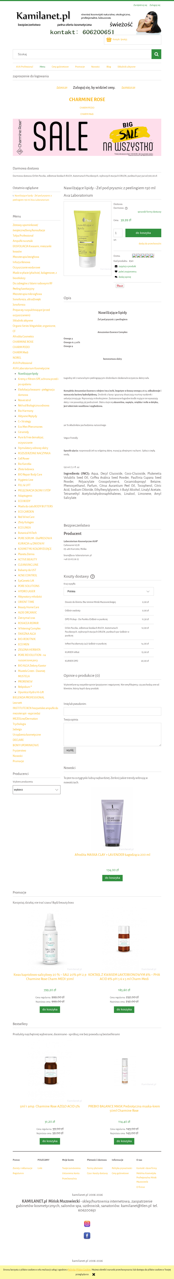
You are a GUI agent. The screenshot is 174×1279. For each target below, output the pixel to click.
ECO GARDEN (26, 511)
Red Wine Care (26, 517)
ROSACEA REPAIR (28, 623)
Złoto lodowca (26, 469)
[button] (125, 266)
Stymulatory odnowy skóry (33, 448)
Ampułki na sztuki (23, 241)
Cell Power (23, 458)
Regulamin (18, 1173)
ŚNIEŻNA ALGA (27, 634)
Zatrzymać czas (26, 618)
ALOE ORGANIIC (27, 612)
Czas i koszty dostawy (97, 1173)
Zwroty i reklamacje (22, 1168)
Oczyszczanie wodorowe (26, 267)
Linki (40, 1168)
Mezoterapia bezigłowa (26, 257)
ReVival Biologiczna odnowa (33, 405)
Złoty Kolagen (26, 522)
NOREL (17, 358)
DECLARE (18, 740)
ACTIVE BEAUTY (27, 559)
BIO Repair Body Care (30, 474)
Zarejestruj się (128, 87)
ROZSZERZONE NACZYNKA (34, 453)
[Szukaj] (156, 54)
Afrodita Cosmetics (23, 336)
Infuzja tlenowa (21, 262)
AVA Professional (22, 363)
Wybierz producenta (23, 781)
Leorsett (17, 703)
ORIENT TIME (26, 602)
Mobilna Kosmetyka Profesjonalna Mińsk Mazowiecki (146, 1177)
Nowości (17, 756)
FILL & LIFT (24, 485)
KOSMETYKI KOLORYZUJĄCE (35, 549)
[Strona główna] (87, 22)
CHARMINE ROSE (87, 99)
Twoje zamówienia (71, 1168)
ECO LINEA (24, 527)
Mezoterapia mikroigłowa (27, 294)
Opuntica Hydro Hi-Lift (31, 692)
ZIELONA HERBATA (29, 649)
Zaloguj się (62, 87)
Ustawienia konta (71, 1173)
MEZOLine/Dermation (25, 719)
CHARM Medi (87, 114)
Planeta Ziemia (26, 554)
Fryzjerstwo (19, 750)
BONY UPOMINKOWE (26, 745)
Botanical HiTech (27, 533)
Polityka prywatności (122, 1168)
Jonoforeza (19, 304)
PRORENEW (25, 681)
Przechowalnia (69, 1178)
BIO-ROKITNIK (27, 639)
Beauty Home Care (28, 607)
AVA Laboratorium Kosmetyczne (31, 368)
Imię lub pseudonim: (75, 704)
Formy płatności (95, 1168)
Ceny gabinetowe (120, 1173)
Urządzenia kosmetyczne (27, 734)
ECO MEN (23, 644)
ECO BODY (24, 501)
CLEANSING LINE (28, 565)
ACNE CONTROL (27, 575)
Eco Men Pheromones (30, 427)
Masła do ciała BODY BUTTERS (35, 506)
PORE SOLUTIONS (28, 586)
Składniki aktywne (23, 320)
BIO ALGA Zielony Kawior (32, 665)
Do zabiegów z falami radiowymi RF (32, 283)
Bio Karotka (24, 464)
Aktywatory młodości (30, 596)
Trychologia (19, 724)
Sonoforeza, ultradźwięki (27, 299)
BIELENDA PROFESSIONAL (28, 697)
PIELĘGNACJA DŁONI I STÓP (34, 490)
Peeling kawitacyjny (23, 288)
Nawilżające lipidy (28, 373)
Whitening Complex (29, 628)
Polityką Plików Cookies (79, 1269)
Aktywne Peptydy (27, 416)
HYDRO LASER (26, 591)
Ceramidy (23, 432)
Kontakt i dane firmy (146, 1168)
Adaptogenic (25, 496)
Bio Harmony (25, 411)
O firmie (140, 1187)
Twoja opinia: (71, 719)
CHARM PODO (87, 107)
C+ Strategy (24, 421)
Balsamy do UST (27, 570)
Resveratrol (24, 400)
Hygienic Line (25, 480)
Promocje (18, 761)
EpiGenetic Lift (26, 580)
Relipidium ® (25, 687)
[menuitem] (24, 66)
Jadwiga (17, 729)
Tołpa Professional (23, 235)
